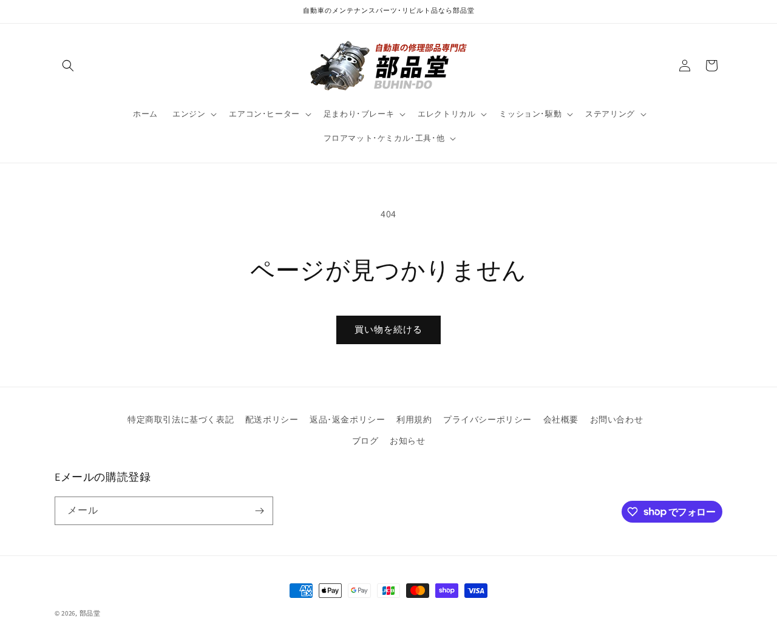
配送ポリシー (272, 419)
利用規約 (414, 419)
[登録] (259, 511)
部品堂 (90, 613)
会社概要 (561, 419)
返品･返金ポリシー (347, 419)
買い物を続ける (388, 329)
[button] (68, 65)
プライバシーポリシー (487, 419)
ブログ (365, 440)
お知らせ (407, 440)
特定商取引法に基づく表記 (180, 419)
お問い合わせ (616, 419)
